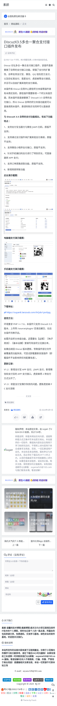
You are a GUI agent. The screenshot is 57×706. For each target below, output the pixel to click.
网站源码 (15, 23)
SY (39, 683)
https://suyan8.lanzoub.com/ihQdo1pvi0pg (28, 312)
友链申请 (7, 680)
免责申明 (27, 680)
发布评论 (48, 602)
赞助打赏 (49, 680)
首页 (6, 23)
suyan (45, 429)
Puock (33, 700)
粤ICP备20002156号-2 (14, 689)
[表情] (38, 602)
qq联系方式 (38, 680)
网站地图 (17, 680)
